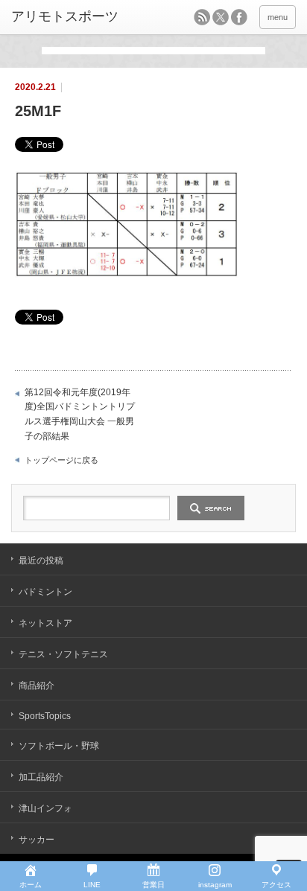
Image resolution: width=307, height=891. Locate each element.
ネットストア (45, 623)
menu (278, 17)
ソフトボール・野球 (59, 746)
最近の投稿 (41, 560)
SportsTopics (45, 716)
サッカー (36, 839)
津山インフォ (45, 808)
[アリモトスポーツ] (72, 17)
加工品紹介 (41, 777)
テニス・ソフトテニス (63, 654)
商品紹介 (36, 685)
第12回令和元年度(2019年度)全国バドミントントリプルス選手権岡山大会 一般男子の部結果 (80, 414)
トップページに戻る (61, 460)
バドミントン (45, 592)
